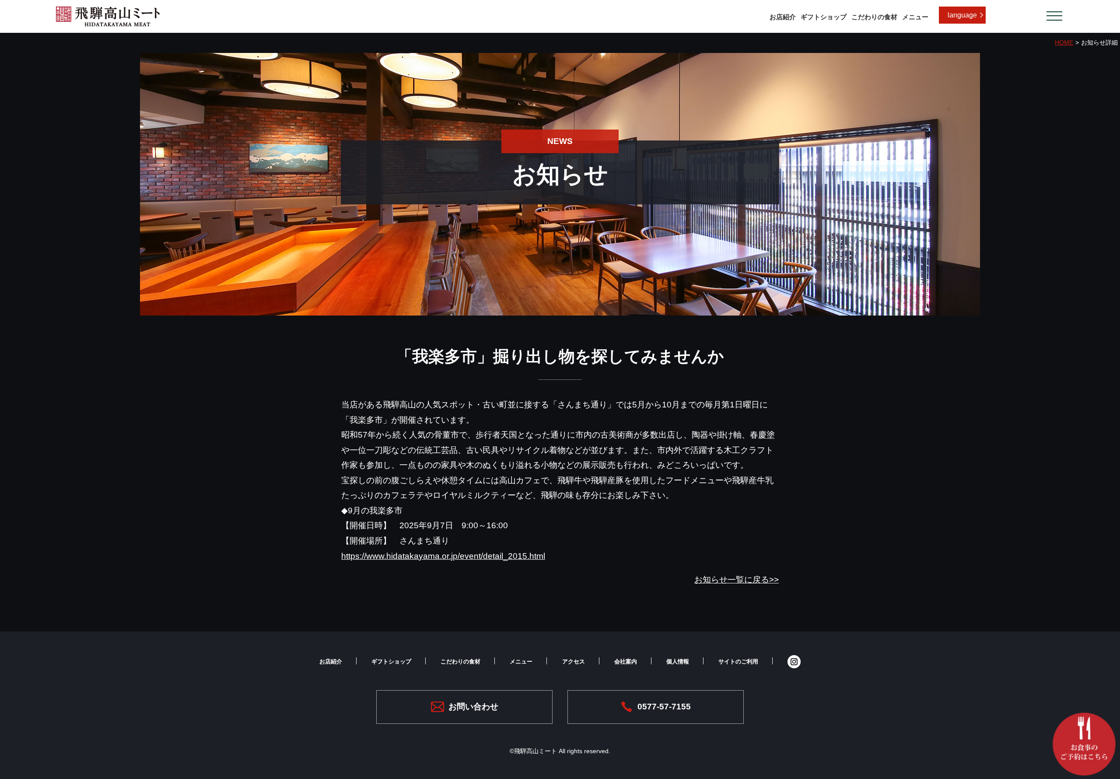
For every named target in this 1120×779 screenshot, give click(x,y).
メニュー (915, 17)
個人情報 (677, 661)
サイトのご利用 (738, 661)
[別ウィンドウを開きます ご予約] (1081, 744)
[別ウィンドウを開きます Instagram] (794, 661)
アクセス (573, 661)
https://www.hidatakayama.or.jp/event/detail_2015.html (443, 556)
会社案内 (625, 661)
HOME (1064, 42)
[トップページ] (108, 23)
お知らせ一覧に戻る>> (736, 579)
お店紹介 (783, 17)
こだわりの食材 (874, 17)
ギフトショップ (824, 17)
